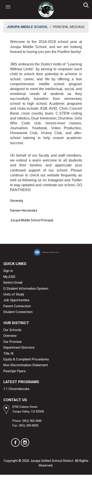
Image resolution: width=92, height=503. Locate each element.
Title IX (8, 353)
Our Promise (12, 342)
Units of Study (13, 294)
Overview (10, 336)
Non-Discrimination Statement (25, 365)
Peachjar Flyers (14, 371)
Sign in (8, 271)
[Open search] (86, 6)
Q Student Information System (25, 289)
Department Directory (19, 347)
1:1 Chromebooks (16, 389)
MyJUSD (9, 277)
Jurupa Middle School (27, 27)
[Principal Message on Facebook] (15, 442)
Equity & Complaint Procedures (26, 359)
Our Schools (12, 330)
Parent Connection (17, 306)
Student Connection (18, 312)
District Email (12, 283)
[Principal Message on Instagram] (25, 442)
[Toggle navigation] (8, 6)
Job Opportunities (16, 300)
